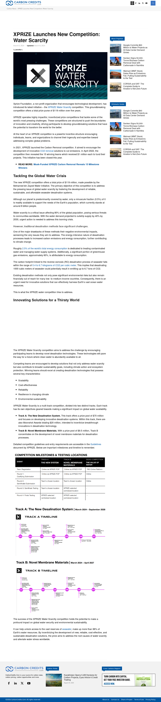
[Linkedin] (139, 3)
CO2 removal (47, 150)
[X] (143, 3)
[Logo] (23, 3)
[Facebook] (136, 3)
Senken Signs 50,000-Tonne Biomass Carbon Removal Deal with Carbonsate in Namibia (133, 62)
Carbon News (11, 9)
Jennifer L (19, 50)
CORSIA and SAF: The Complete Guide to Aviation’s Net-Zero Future (135, 86)
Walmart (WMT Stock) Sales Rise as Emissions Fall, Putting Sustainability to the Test (134, 74)
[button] (153, 3)
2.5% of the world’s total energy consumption (44, 248)
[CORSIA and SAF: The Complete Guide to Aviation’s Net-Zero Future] (115, 87)
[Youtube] (146, 3)
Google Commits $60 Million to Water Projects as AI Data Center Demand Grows (135, 49)
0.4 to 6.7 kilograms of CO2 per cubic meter (54, 265)
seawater (66, 629)
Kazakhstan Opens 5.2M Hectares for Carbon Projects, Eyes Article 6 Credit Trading (81, 677)
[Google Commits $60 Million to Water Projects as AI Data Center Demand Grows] (115, 48)
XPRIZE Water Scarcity (59, 107)
